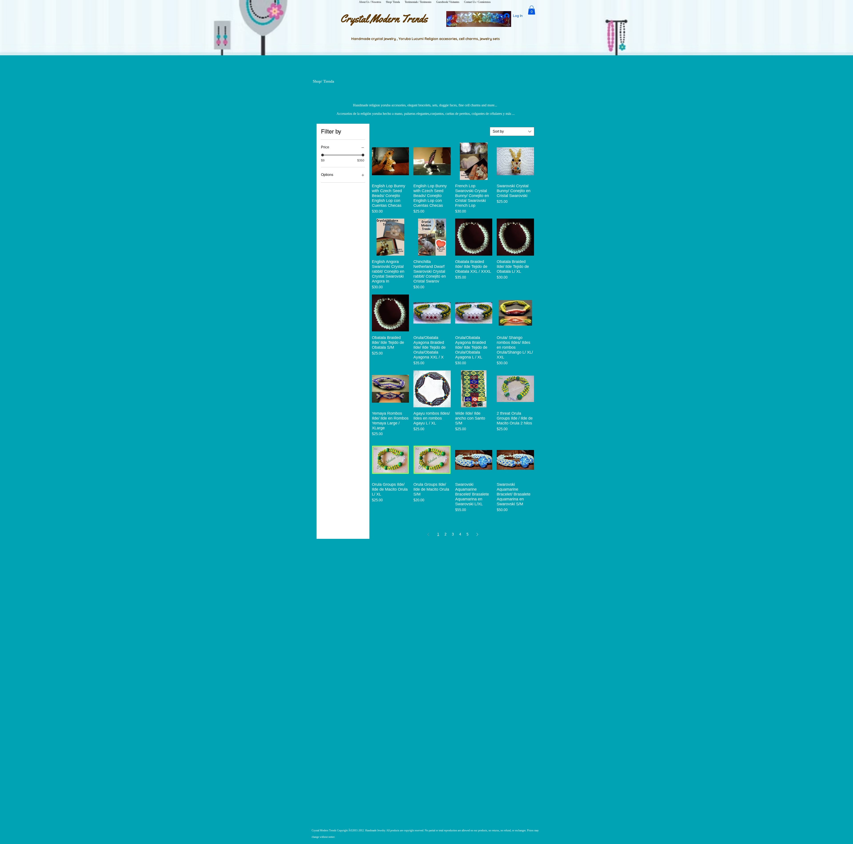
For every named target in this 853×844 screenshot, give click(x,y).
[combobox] (512, 131)
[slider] (322, 155)
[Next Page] (477, 534)
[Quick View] (390, 161)
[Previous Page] (428, 534)
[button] (531, 10)
